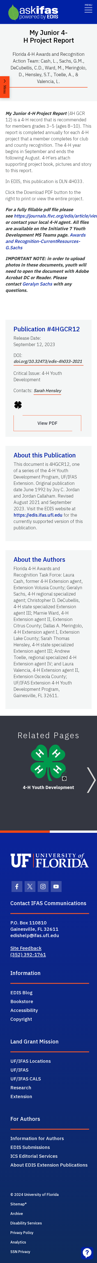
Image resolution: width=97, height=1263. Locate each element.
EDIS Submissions (30, 1147)
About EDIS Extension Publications (49, 1165)
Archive (16, 1213)
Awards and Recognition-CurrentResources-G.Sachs (45, 241)
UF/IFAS (19, 1070)
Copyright (21, 1019)
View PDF (47, 423)
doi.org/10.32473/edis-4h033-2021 (48, 361)
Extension (21, 1096)
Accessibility (24, 1010)
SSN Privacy (20, 1251)
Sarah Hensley (47, 390)
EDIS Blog (21, 992)
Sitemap (17, 1204)
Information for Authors (37, 1138)
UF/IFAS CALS (25, 1078)
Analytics (18, 1242)
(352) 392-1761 (28, 954)
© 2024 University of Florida (34, 1194)
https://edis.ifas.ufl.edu (38, 515)
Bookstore (21, 1001)
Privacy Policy (21, 1232)
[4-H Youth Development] (48, 763)
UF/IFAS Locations (30, 1061)
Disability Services (26, 1223)
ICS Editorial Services (34, 1156)
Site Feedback (26, 948)
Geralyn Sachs (37, 284)
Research (20, 1087)
